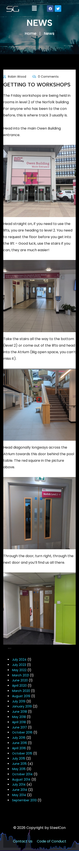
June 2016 (19, 743)
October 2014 (22, 774)
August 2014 (21, 779)
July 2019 (18, 701)
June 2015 (19, 764)
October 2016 (22, 732)
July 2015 (18, 758)
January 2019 (22, 706)
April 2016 (19, 748)
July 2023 (19, 665)
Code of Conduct (51, 841)
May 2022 (19, 670)
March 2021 (20, 675)
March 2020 (21, 691)
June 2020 (20, 680)
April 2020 (19, 685)
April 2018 (19, 722)
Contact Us (22, 841)
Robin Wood (17, 76)
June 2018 (19, 711)
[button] (34, 8)
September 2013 (24, 800)
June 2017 (19, 727)
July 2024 (19, 659)
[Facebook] (50, 8)
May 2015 (19, 769)
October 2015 (22, 753)
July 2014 (19, 784)
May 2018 (19, 717)
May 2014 (19, 795)
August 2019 (21, 696)
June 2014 (19, 790)
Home (30, 33)
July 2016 (18, 737)
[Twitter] (58, 8)
